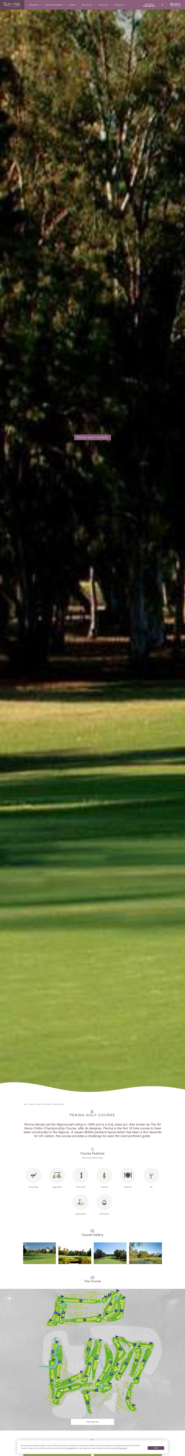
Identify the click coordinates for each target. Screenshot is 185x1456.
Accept (156, 1448)
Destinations (34, 5)
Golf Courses (47, 1104)
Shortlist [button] (72, 5)
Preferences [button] (122, 1448)
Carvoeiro (38, 1104)
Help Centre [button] (103, 5)
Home (25, 1104)
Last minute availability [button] (54, 5)
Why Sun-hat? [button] (87, 5)
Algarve (31, 1104)
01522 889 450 (149, 6)
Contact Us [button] (118, 5)
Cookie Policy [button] (71, 1448)
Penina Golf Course (58, 1104)
